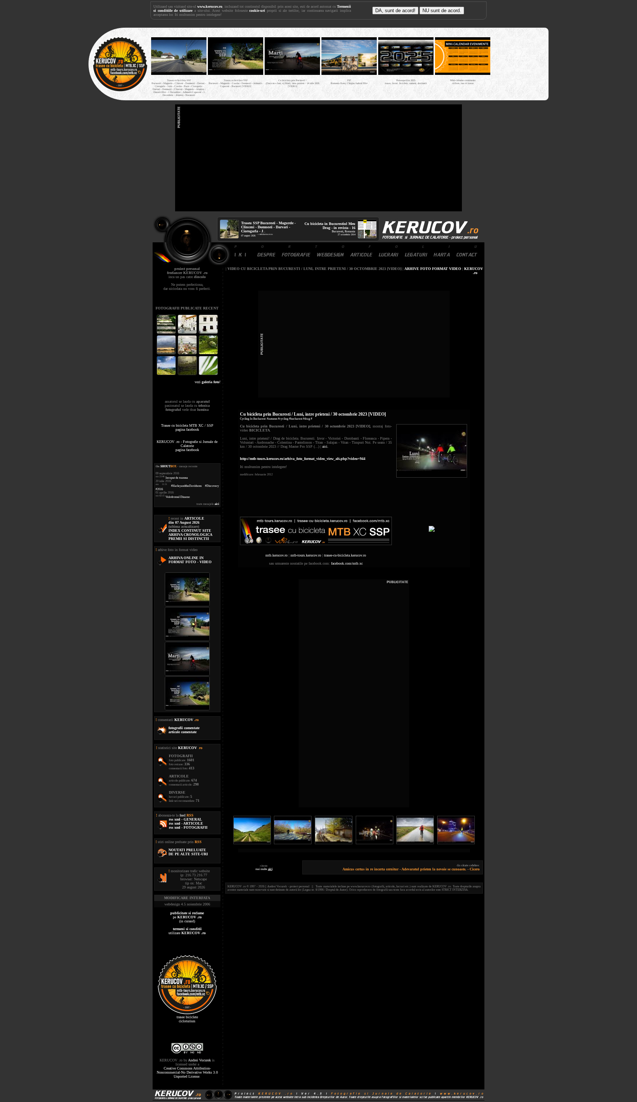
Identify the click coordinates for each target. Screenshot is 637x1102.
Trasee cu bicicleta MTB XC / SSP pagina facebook (187, 427)
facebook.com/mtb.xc (347, 563)
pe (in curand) (187, 917)
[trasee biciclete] (120, 91)
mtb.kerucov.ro (266, 234)
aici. (325, 446)
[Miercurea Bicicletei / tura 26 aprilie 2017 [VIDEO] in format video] (456, 843)
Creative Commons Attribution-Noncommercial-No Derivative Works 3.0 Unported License (187, 1072)
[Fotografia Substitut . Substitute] (166, 333)
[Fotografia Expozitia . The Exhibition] (208, 333)
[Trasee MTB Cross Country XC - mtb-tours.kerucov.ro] (432, 531)
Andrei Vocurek (199, 1060)
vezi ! (207, 382)
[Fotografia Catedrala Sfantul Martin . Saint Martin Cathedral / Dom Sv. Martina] (187, 353)
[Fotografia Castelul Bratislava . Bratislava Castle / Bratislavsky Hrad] (187, 333)
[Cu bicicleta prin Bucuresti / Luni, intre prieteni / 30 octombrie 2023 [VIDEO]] (431, 476)
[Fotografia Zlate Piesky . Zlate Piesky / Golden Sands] (166, 353)
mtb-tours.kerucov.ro (305, 555)
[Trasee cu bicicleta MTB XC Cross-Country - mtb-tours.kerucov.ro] (316, 544)
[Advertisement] (318, 157)
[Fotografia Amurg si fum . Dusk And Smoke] (187, 374)
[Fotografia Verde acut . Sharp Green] (208, 374)
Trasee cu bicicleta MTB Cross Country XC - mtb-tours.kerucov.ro (518, 62)
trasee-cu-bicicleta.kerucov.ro (345, 555)
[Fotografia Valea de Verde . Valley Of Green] (208, 353)
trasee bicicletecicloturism (187, 1019)
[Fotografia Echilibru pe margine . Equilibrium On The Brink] (166, 374)
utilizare (187, 931)
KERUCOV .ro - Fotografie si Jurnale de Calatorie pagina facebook (187, 446)
